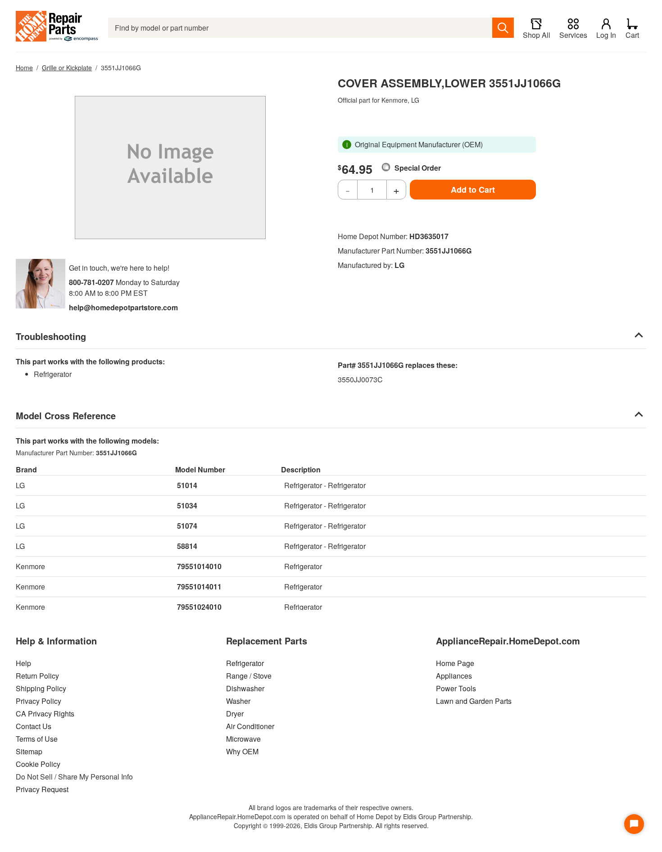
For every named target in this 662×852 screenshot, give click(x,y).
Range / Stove (249, 676)
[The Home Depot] (57, 28)
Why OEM (242, 751)
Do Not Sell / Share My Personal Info (74, 776)
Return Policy (37, 676)
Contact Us (33, 726)
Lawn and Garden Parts (474, 701)
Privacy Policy (38, 701)
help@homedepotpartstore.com (123, 307)
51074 (187, 526)
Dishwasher (245, 688)
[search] (503, 28)
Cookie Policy (38, 764)
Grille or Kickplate (67, 67)
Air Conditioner (250, 726)
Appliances (454, 676)
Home (24, 67)
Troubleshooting (51, 336)
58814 (187, 546)
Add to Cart (473, 189)
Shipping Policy (41, 688)
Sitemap (29, 751)
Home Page (455, 663)
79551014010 (199, 566)
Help (23, 663)
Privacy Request (42, 789)
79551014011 (199, 586)
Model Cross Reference (66, 415)
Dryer (235, 713)
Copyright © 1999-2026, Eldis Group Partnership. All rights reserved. (331, 825)
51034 (187, 505)
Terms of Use (37, 739)
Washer (238, 701)
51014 (187, 485)
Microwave (243, 739)
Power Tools (456, 688)
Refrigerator (245, 663)
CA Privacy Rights (45, 713)
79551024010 (199, 607)
